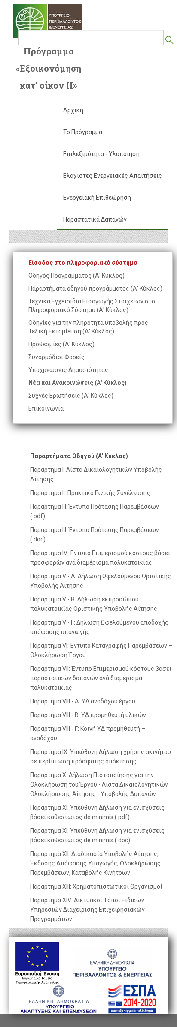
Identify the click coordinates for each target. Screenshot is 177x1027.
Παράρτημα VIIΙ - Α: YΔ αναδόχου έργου (82, 701)
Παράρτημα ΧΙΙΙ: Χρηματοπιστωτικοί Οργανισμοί (96, 886)
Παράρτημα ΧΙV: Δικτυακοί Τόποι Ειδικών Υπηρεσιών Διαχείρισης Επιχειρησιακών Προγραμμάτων (87, 909)
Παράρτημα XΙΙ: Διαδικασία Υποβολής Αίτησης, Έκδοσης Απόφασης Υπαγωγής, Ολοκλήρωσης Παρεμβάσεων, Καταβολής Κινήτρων (95, 863)
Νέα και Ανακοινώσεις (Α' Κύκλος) (77, 382)
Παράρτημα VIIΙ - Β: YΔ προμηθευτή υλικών (88, 715)
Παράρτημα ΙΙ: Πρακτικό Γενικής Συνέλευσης (90, 492)
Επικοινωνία (46, 408)
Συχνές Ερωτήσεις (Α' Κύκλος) (70, 395)
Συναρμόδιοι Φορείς (56, 357)
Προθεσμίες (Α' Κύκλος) (61, 344)
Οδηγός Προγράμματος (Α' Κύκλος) (76, 275)
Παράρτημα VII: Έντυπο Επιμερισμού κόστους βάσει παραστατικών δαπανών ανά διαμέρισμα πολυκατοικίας (100, 678)
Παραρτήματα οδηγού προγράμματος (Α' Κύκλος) (95, 288)
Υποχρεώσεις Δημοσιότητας (68, 369)
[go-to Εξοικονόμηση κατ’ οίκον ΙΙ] (47, 21)
